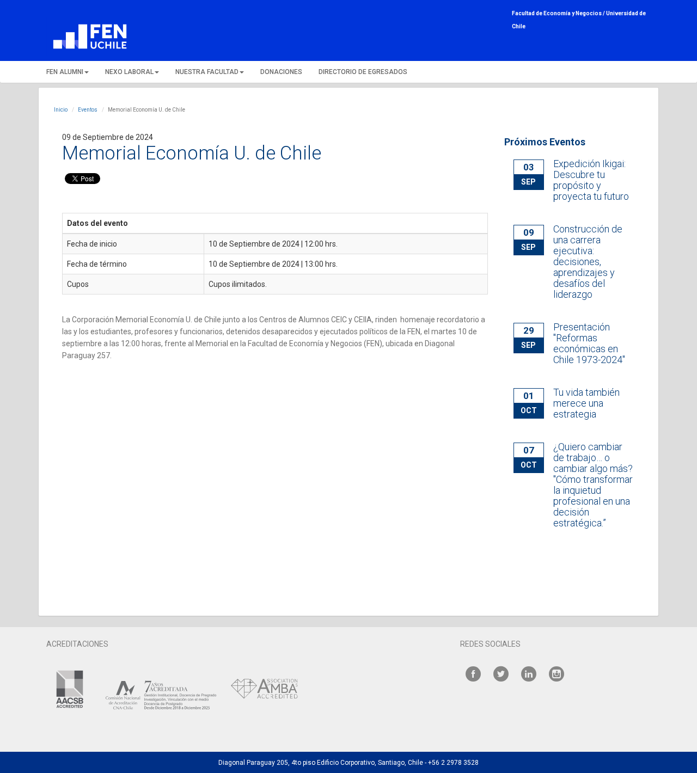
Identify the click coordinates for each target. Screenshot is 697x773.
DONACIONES (281, 72)
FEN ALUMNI (64, 72)
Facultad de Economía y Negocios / (559, 13)
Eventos (87, 110)
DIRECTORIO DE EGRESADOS (363, 72)
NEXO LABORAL (129, 72)
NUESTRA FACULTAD (207, 72)
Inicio (61, 110)
